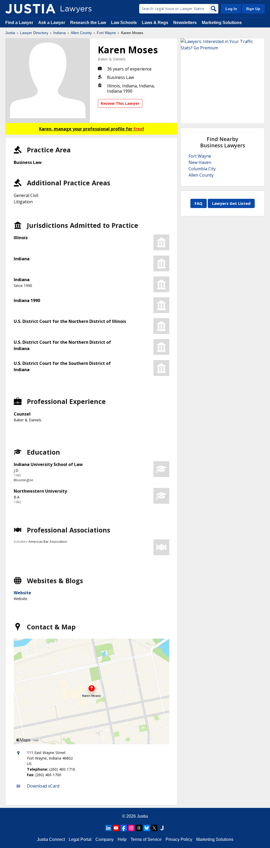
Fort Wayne (106, 33)
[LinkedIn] (108, 828)
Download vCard (43, 786)
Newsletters (185, 22)
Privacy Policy (179, 839)
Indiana (59, 33)
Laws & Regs (155, 22)
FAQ (198, 203)
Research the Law (88, 22)
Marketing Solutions (222, 22)
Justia (10, 33)
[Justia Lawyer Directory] (30, 8)
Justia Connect (51, 839)
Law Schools (124, 22)
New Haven (200, 162)
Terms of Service (146, 839)
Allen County (81, 33)
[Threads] (139, 828)
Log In (231, 9)
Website (22, 593)
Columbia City (202, 169)
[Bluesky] (146, 828)
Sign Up (253, 9)
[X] (154, 828)
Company (104, 839)
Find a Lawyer (19, 22)
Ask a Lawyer (52, 22)
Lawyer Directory (34, 33)
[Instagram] (131, 828)
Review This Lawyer (120, 103)
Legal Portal (80, 839)
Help (122, 839)
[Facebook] (123, 828)
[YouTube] (116, 828)
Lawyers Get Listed (231, 203)
